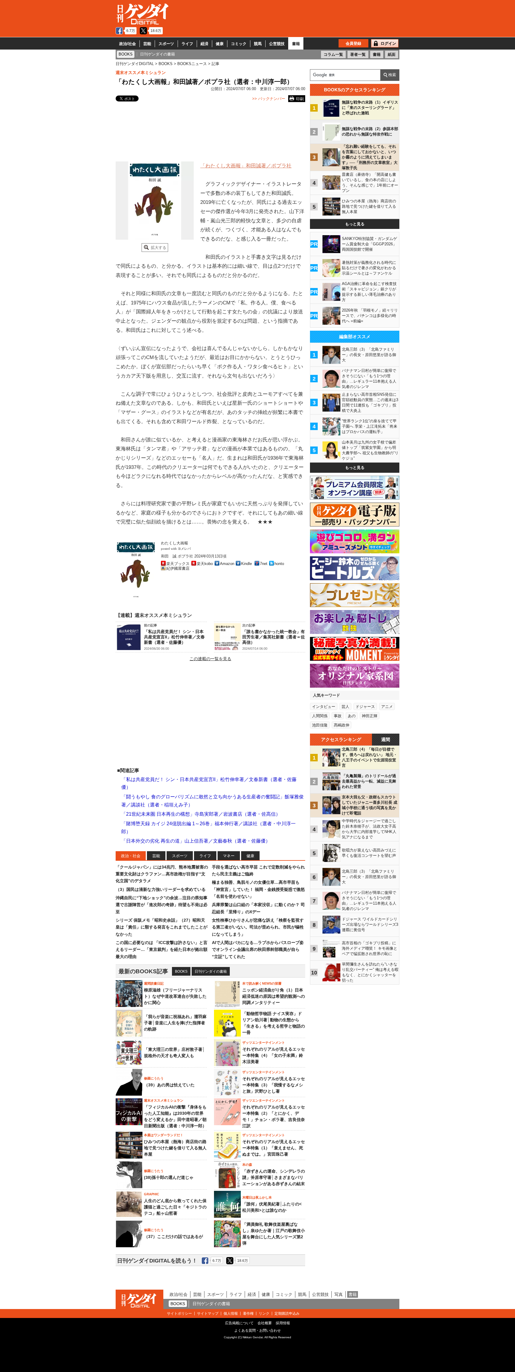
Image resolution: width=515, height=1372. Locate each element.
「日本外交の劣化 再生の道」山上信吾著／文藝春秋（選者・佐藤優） (195, 840)
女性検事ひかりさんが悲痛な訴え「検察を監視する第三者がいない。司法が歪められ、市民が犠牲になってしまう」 (258, 927)
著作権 (248, 1313)
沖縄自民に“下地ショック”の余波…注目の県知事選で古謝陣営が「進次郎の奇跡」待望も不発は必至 (161, 904)
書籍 (296, 43)
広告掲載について (239, 1323)
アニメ (387, 706)
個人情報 (231, 1313)
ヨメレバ (184, 548)
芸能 (147, 43)
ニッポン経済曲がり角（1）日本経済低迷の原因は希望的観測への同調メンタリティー (273, 996)
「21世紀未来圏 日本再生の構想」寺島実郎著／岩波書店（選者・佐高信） (200, 814)
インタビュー (323, 706)
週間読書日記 (154, 983)
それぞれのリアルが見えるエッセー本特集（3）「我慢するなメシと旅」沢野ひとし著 (273, 1085)
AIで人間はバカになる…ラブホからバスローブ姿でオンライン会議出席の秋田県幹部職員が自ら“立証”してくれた (258, 949)
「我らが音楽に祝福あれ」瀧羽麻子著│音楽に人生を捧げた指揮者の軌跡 (175, 1022)
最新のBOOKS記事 (143, 971)
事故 (338, 716)
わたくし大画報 (174, 543)
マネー (229, 856)
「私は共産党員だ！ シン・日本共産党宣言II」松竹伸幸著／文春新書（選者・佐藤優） (174, 637)
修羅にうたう (154, 1078)
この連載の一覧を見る (210, 658)
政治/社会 (127, 43)
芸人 (345, 706)
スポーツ (166, 43)
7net (263, 563)
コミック (238, 43)
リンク (264, 1313)
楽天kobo (205, 563)
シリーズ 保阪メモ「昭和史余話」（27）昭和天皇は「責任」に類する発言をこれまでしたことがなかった (161, 927)
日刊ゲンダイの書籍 (211, 971)
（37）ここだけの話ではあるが (173, 1236)
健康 (220, 43)
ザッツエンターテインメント (263, 1042)
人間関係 (320, 716)
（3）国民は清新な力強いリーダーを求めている (161, 889)
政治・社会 (130, 856)
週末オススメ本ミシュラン (141, 72)
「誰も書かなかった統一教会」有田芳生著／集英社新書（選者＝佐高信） (273, 637)
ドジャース (365, 706)
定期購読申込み (287, 1313)
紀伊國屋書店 (178, 568)
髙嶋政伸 (341, 725)
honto (279, 563)
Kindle (246, 563)
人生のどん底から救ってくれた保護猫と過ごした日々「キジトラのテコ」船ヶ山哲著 (175, 1207)
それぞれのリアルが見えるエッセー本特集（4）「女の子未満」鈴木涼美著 (273, 1055)
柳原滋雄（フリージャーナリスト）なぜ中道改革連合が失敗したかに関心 (175, 996)
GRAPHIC (151, 1194)
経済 (204, 43)
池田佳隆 (320, 725)
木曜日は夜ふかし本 (257, 1197)
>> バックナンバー (268, 98)
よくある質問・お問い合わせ (257, 1330)
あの (352, 716)
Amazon (227, 563)
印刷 (300, 99)
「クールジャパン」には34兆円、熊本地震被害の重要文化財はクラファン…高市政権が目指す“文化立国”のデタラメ (162, 874)
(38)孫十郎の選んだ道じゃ (168, 1177)
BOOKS (181, 971)
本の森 (247, 1164)
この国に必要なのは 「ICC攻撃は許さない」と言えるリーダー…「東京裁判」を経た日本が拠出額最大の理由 (161, 949)
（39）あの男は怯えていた (169, 1084)
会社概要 (265, 1323)
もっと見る (354, 224)
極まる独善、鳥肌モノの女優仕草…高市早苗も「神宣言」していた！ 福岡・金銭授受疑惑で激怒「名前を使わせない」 (258, 889)
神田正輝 (369, 716)
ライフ (187, 43)
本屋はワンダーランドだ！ (163, 1135)
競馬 (258, 43)
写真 (338, 1294)
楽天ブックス (178, 563)
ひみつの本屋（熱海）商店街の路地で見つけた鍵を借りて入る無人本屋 (175, 1148)
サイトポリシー (179, 1313)
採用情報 (283, 1323)
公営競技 (277, 43)
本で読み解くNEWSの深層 (261, 983)
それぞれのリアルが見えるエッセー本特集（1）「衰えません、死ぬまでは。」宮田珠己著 (273, 1148)
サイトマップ (207, 1313)
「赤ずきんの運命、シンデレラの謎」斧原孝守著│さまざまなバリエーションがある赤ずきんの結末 (273, 1177)
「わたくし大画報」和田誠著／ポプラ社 (245, 166)
